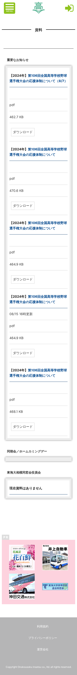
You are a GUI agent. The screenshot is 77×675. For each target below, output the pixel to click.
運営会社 (42, 649)
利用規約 (42, 626)
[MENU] (10, 4)
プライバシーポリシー (42, 638)
